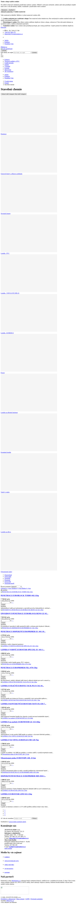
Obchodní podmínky (37, 899)
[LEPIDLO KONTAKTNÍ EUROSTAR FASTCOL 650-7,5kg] (20, 700)
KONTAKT (7, 872)
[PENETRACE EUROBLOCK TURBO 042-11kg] (17, 592)
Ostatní (7, 64)
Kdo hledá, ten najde (7, 52)
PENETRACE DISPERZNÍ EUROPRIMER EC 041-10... (23, 631)
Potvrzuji (3, 27)
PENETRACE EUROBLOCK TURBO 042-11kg (20, 595)
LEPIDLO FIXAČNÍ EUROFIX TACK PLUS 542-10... (22, 686)
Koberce (7, 59)
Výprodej (7, 66)
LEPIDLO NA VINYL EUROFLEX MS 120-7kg (20, 740)
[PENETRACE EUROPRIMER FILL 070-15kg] (16, 664)
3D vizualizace (9, 71)
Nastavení (4, 10)
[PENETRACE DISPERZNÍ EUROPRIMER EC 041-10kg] (19, 628)
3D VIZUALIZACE (9, 868)
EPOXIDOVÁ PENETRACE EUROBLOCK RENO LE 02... (24, 613)
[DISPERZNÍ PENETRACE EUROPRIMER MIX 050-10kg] (20, 772)
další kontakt (8, 848)
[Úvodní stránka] (6, 49)
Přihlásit (34, 818)
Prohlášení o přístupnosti (8, 899)
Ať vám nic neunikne (7, 818)
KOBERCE (7, 857)
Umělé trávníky (9, 63)
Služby (7, 40)
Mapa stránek (20, 899)
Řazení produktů (6, 586)
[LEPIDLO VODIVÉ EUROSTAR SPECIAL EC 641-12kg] (19, 646)
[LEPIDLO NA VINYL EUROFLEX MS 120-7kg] (17, 736)
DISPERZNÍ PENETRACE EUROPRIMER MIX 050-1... (23, 776)
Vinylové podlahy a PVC (12, 61)
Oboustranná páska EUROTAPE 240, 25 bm (18, 758)
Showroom (8, 70)
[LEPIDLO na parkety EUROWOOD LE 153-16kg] (17, 718)
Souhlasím (12, 10)
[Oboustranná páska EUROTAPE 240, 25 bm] (15, 754)
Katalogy (7, 42)
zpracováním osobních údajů (17, 822)
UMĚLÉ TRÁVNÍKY (9, 864)
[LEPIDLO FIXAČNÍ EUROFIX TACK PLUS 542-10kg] (19, 682)
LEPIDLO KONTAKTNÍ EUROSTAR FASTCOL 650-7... (23, 704)
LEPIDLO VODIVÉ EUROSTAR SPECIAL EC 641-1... (23, 650)
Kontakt (7, 68)
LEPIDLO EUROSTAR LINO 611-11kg (16, 794)
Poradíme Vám (9, 44)
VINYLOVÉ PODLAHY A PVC (12, 860)
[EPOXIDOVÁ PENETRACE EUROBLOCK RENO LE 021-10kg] (22, 610)
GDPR (27, 899)
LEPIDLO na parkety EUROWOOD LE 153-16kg (20, 722)
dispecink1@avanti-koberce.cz (19, 838)
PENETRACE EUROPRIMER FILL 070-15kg (19, 668)
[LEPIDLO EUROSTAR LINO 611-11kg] (14, 790)
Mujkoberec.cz (16, 880)
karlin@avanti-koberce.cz (17, 847)
